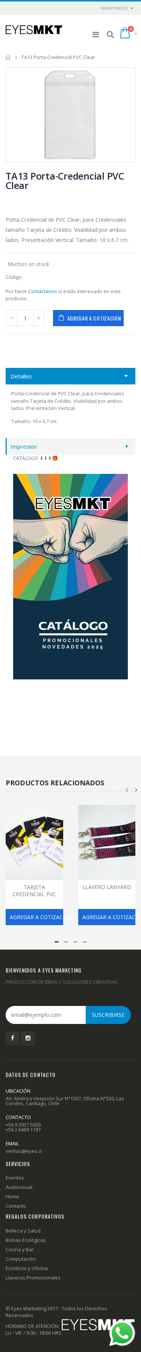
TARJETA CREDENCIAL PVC (34, 890)
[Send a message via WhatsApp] (122, 1333)
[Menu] (95, 34)
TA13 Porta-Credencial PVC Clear (65, 180)
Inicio (8, 57)
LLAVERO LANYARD (106, 887)
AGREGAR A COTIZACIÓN (94, 318)
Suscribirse (108, 1014)
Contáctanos (42, 291)
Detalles (21, 376)
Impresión (24, 446)
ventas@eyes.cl (24, 1151)
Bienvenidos (114, 8)
